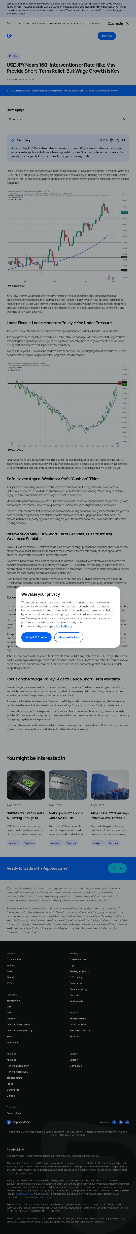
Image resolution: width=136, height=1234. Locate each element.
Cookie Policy (64, 626)
